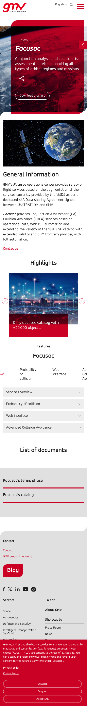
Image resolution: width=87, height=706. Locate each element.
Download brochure (32, 95)
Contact (8, 550)
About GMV (53, 610)
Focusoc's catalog (18, 495)
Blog (13, 570)
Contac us (10, 249)
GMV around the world (17, 556)
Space (7, 611)
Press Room (53, 627)
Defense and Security (17, 624)
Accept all (42, 699)
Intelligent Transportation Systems (19, 632)
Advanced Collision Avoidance (29, 428)
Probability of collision (28, 374)
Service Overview (19, 392)
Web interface (59, 372)
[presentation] (5, 301)
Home (24, 39)
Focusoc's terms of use (23, 481)
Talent (50, 600)
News (48, 634)
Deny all (42, 691)
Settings (42, 683)
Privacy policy (11, 668)
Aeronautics (10, 617)
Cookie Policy (11, 673)
